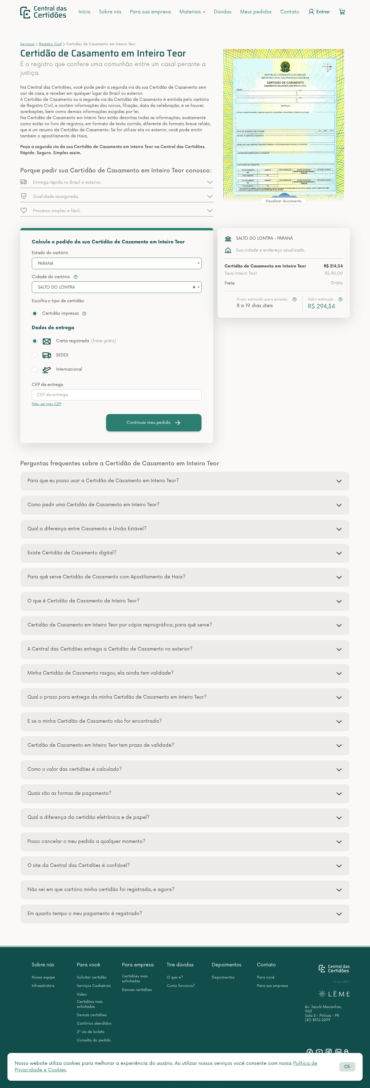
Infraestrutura (43, 986)
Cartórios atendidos (94, 1023)
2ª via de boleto (91, 1032)
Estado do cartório (50, 252)
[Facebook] (309, 1052)
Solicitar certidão (92, 977)
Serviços (27, 44)
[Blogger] (346, 1052)
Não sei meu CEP (46, 404)
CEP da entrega (47, 384)
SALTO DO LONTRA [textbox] (56, 287)
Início (84, 12)
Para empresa (138, 965)
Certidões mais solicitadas (90, 1004)
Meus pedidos (256, 12)
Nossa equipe (43, 977)
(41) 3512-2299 (317, 1020)
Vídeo (82, 994)
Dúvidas (223, 12)
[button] (116, 181)
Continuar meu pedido (149, 422)
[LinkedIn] (338, 1052)
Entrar (322, 12)
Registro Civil (50, 44)
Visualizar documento (284, 201)
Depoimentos (226, 965)
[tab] (185, 481)
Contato (289, 12)
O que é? (175, 977)
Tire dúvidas (180, 965)
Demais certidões (92, 1015)
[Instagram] (328, 1052)
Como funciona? (181, 986)
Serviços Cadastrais (94, 986)
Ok (347, 1066)
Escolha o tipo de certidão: (58, 300)
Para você (88, 965)
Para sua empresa (150, 12)
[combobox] (117, 263)
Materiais (191, 12)
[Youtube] (319, 1052)
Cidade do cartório (51, 276)
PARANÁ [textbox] (45, 263)
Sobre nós (110, 12)
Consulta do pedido (94, 1040)
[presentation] (117, 394)
